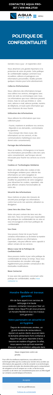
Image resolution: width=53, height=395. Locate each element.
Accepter (26, 380)
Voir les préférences (26, 387)
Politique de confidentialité (26, 392)
